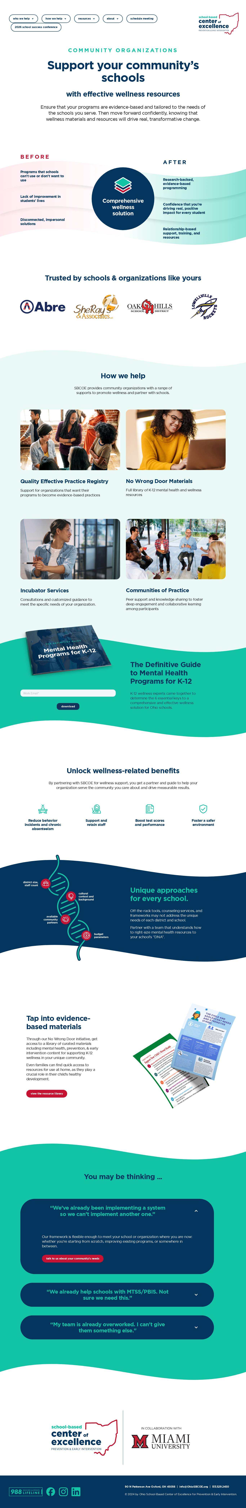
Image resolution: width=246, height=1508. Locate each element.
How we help (54, 18)
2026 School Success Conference (36, 27)
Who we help (21, 18)
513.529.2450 (220, 1487)
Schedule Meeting (141, 18)
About (110, 18)
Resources (84, 18)
